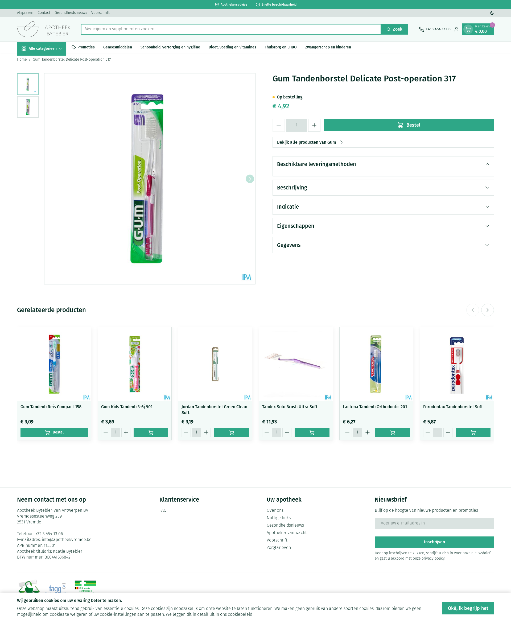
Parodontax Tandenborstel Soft (453, 406)
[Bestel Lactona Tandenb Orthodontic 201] (392, 432)
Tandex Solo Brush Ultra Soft (290, 406)
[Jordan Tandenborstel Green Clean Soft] (215, 364)
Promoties (86, 47)
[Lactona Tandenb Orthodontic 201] (376, 364)
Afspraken (25, 13)
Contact (44, 13)
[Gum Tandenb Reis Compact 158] (54, 364)
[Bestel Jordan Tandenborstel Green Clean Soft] (231, 432)
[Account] (456, 29)
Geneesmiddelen (117, 47)
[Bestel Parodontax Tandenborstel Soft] (473, 432)
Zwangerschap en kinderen (328, 47)
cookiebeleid (240, 615)
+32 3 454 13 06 (49, 534)
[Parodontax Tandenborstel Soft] (457, 364)
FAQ (163, 511)
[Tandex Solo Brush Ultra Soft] (296, 364)
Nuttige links (279, 518)
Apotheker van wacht (287, 533)
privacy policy (433, 559)
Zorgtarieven (279, 548)
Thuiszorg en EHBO (281, 47)
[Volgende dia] (487, 310)
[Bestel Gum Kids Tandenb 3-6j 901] (151, 432)
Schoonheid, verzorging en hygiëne (170, 47)
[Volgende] (250, 179)
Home (22, 60)
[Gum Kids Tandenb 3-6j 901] (135, 364)
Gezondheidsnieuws (71, 13)
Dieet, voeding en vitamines (232, 47)
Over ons (275, 511)
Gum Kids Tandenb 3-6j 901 (127, 406)
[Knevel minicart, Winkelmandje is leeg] (468, 29)
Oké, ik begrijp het (468, 608)
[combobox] (231, 29)
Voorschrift (100, 13)
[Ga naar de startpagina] (43, 29)
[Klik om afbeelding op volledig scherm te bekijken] (149, 178)
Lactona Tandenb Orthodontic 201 (375, 406)
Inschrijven (434, 541)
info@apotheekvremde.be (67, 540)
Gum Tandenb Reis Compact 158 (50, 406)
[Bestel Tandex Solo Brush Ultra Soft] (312, 432)
